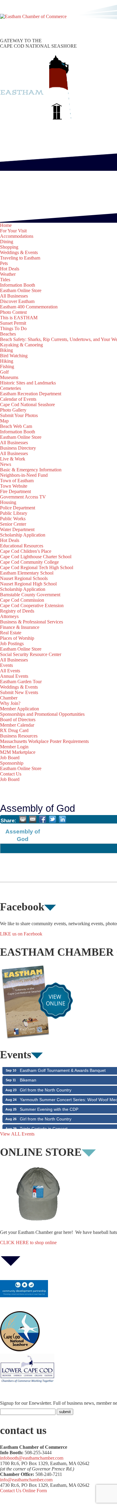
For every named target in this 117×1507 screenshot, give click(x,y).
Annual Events (14, 676)
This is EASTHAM (19, 317)
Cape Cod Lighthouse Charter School (35, 556)
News (5, 464)
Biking (6, 350)
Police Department (17, 507)
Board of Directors (17, 719)
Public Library (13, 513)
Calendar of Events (18, 399)
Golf (4, 371)
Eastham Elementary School (26, 572)
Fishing (7, 366)
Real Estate (10, 632)
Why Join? (10, 703)
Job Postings (12, 643)
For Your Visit (13, 230)
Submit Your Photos (19, 415)
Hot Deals (9, 268)
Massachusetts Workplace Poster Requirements (44, 741)
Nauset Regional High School (28, 583)
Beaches (8, 333)
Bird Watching (14, 355)
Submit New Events (19, 692)
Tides (5, 279)
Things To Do (13, 328)
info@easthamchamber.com (26, 1479)
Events (6, 665)
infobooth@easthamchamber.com (31, 1458)
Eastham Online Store (20, 290)
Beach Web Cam (16, 426)
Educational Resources (21, 545)
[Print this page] (22, 819)
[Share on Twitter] (52, 819)
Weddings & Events (19, 252)
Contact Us (10, 773)
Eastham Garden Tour (21, 681)
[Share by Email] (32, 819)
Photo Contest (13, 312)
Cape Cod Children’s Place (25, 551)
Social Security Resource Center (30, 654)
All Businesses (14, 295)
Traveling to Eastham (20, 257)
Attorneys (9, 616)
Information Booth (17, 285)
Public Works (13, 518)
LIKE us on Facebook (21, 933)
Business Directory (18, 448)
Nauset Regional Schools (24, 578)
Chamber (8, 697)
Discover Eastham (17, 301)
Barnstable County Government (30, 594)
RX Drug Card (14, 730)
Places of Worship (17, 638)
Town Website (13, 486)
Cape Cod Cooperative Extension (32, 605)
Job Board (10, 757)
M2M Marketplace (17, 752)
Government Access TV (23, 496)
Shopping (9, 247)
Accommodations (16, 236)
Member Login (14, 746)
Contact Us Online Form (23, 1490)
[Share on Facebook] (42, 819)
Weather (8, 274)
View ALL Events (17, 1133)
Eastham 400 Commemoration (29, 306)
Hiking (6, 361)
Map (4, 420)
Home (6, 225)
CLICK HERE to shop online (28, 1242)
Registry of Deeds (17, 610)
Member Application (19, 708)
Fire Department (15, 491)
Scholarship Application (22, 534)
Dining (6, 241)
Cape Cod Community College (29, 562)
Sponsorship (11, 763)
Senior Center (13, 524)
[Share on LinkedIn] (62, 819)
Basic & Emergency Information (31, 469)
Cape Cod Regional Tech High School (36, 567)
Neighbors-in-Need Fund (24, 475)
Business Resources (19, 735)
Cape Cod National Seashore (27, 404)
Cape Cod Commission (22, 600)
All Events (10, 670)
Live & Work (12, 458)
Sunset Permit (13, 323)
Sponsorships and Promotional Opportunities (42, 714)
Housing (8, 502)
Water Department (17, 529)
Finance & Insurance (19, 627)
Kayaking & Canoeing (21, 344)
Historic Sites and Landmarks (28, 382)
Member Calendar (17, 725)
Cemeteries (10, 388)
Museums (9, 377)
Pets (4, 263)
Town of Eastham (17, 480)
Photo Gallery (13, 410)
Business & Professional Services (31, 621)
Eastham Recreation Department (30, 393)
